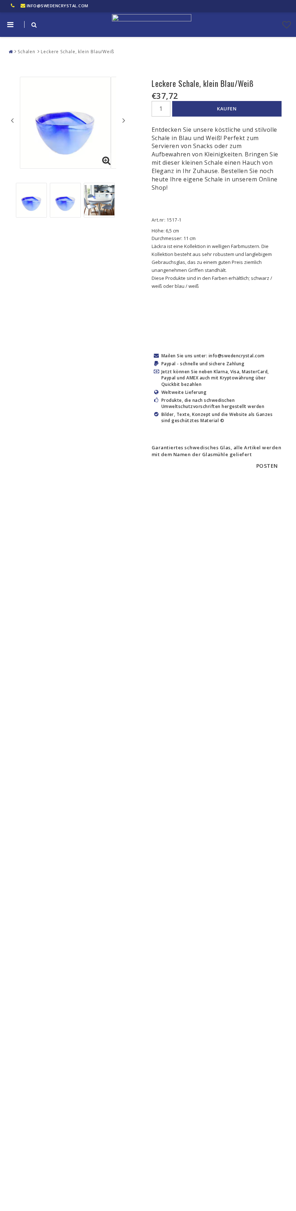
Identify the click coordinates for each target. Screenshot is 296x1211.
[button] (286, 24)
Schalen (26, 52)
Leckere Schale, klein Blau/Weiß (77, 52)
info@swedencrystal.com (57, 5)
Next (123, 120)
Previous (12, 120)
